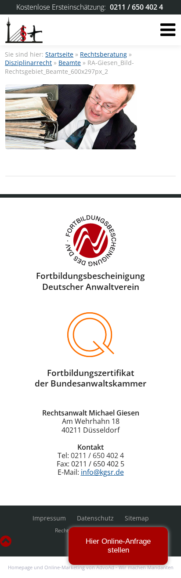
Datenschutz (95, 518)
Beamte (69, 62)
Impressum (49, 518)
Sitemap (137, 518)
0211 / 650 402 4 (136, 7)
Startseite (59, 54)
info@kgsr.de (102, 472)
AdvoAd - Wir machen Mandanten (135, 567)
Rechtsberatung (103, 54)
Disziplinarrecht (28, 62)
